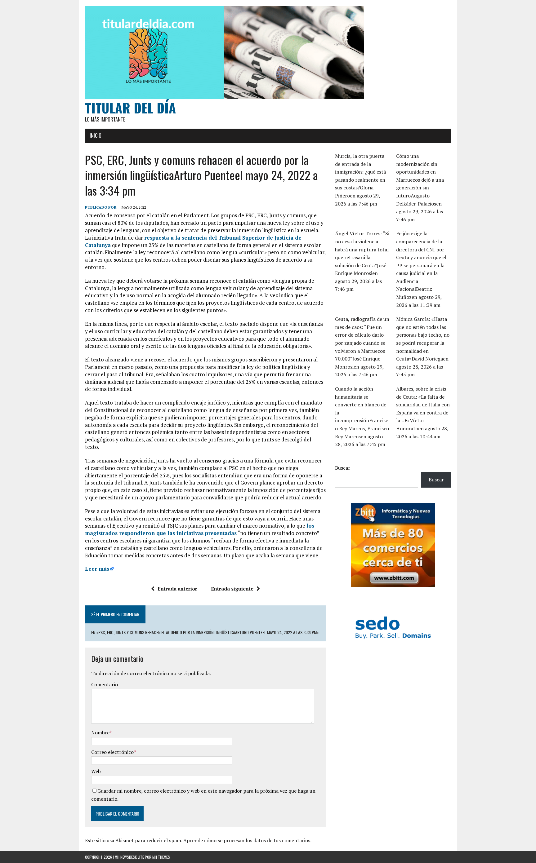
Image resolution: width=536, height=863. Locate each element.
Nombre (100, 732)
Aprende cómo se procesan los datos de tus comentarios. (247, 840)
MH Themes (161, 857)
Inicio (95, 135)
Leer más (97, 568)
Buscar (342, 467)
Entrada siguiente (232, 588)
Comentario (104, 684)
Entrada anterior (177, 588)
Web (96, 771)
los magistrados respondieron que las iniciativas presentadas (199, 529)
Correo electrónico (112, 752)
